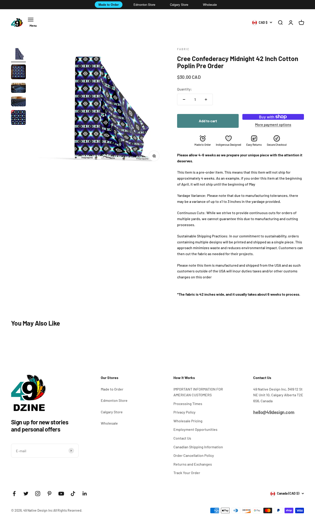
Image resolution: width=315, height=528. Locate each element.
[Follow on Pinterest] (49, 493)
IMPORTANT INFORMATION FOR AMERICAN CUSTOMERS (198, 392)
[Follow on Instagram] (38, 493)
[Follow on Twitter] (26, 493)
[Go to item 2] (18, 72)
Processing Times (187, 403)
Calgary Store (179, 4)
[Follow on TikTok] (73, 493)
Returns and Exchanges (192, 464)
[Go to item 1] (18, 54)
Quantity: (184, 89)
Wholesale (210, 4)
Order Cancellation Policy (193, 455)
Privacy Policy (184, 412)
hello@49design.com (273, 412)
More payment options (273, 124)
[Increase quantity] (206, 99)
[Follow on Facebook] (14, 493)
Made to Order (108, 4)
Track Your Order (186, 472)
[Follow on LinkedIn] (85, 493)
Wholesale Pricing (187, 421)
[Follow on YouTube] (61, 493)
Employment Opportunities (195, 429)
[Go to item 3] (18, 88)
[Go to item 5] (18, 118)
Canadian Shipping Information (198, 447)
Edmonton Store (144, 4)
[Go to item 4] (18, 102)
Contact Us (182, 438)
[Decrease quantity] (184, 99)
